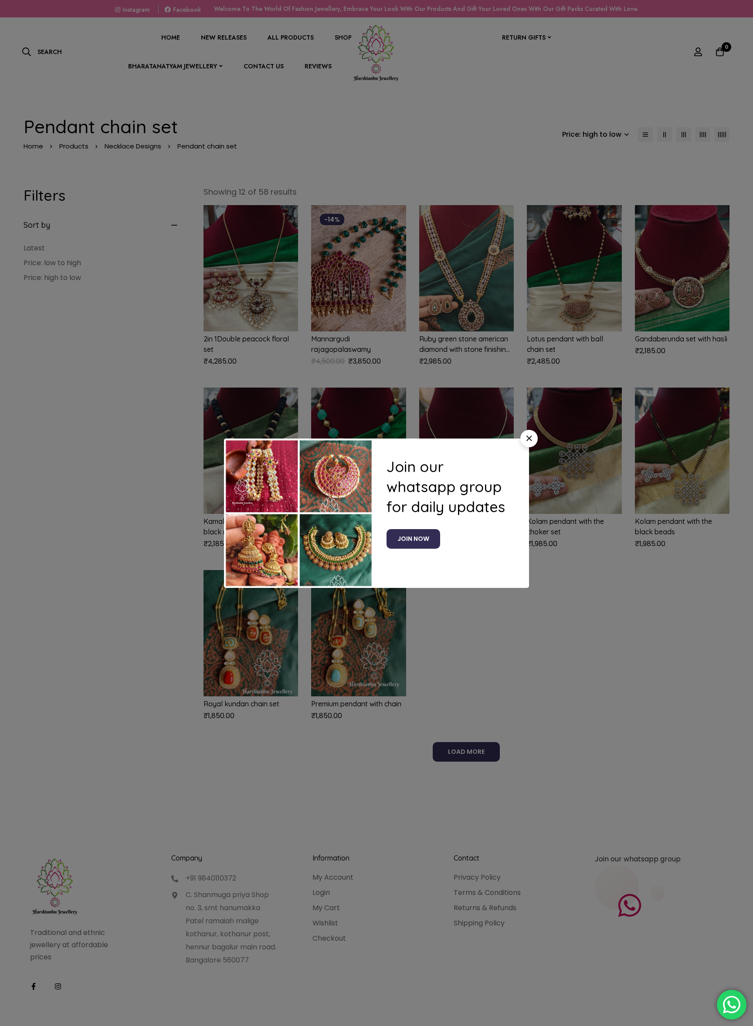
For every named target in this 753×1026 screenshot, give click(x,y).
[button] (529, 438)
